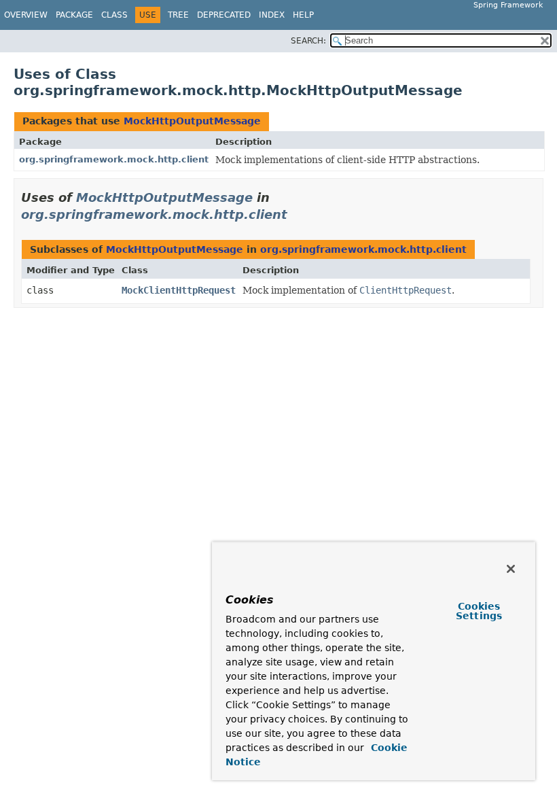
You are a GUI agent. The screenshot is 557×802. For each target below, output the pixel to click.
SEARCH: (308, 41)
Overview (26, 15)
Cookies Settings (479, 611)
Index (272, 15)
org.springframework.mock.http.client (114, 159)
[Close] (511, 569)
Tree (178, 15)
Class (114, 15)
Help (303, 15)
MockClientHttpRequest (179, 290)
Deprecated (224, 15)
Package (74, 15)
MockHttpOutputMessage (192, 121)
